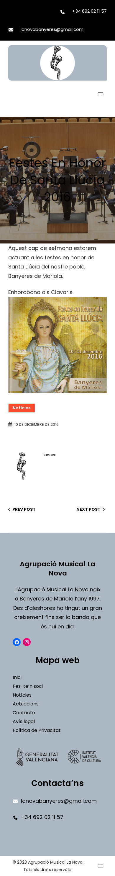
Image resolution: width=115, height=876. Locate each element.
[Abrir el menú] (100, 94)
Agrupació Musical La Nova (57, 568)
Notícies (22, 408)
